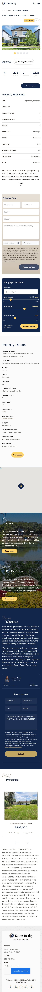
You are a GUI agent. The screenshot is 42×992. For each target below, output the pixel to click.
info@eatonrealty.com (11, 966)
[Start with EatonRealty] (9, 3)
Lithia (4, 412)
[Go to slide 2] (18, 53)
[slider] (10, 300)
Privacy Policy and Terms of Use (13, 747)
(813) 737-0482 (34, 685)
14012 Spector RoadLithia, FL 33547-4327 (12, 950)
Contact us (17, 455)
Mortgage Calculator (25, 62)
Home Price (7, 287)
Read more (9, 551)
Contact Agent (30, 86)
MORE (21, 183)
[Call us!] (34, 3)
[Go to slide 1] (15, 53)
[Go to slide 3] (21, 53)
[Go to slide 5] (27, 53)
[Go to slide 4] (24, 53)
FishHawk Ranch (7, 418)
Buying (8, 10)
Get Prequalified (29, 326)
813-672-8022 (9, 959)
